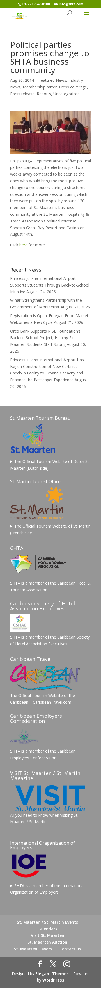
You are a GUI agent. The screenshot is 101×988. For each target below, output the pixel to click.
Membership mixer (40, 87)
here (23, 244)
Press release (22, 93)
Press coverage (73, 87)
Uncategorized (66, 93)
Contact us (70, 948)
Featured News (52, 80)
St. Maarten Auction (47, 942)
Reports (44, 93)
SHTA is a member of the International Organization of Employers (47, 889)
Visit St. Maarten (47, 935)
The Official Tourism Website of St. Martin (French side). (50, 529)
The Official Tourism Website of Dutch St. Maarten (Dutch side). (50, 465)
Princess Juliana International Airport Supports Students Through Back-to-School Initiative (49, 285)
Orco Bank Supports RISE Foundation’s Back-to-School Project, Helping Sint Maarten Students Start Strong (45, 337)
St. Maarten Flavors (33, 948)
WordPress (53, 980)
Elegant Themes (52, 973)
